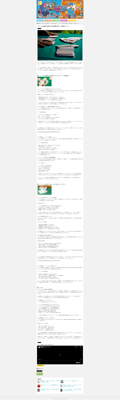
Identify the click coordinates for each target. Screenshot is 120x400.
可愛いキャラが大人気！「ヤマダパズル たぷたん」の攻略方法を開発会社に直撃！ (72, 386)
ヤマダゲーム (72, 20)
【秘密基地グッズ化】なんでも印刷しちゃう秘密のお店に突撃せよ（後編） (49, 381)
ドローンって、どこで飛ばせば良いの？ (71, 380)
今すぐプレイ (40, 365)
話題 (64, 20)
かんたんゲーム (40, 20)
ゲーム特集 (48, 20)
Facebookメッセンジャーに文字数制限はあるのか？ (50, 386)
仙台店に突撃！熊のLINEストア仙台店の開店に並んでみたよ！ (49, 390)
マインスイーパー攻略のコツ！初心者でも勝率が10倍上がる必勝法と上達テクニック (72, 390)
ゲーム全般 (56, 20)
